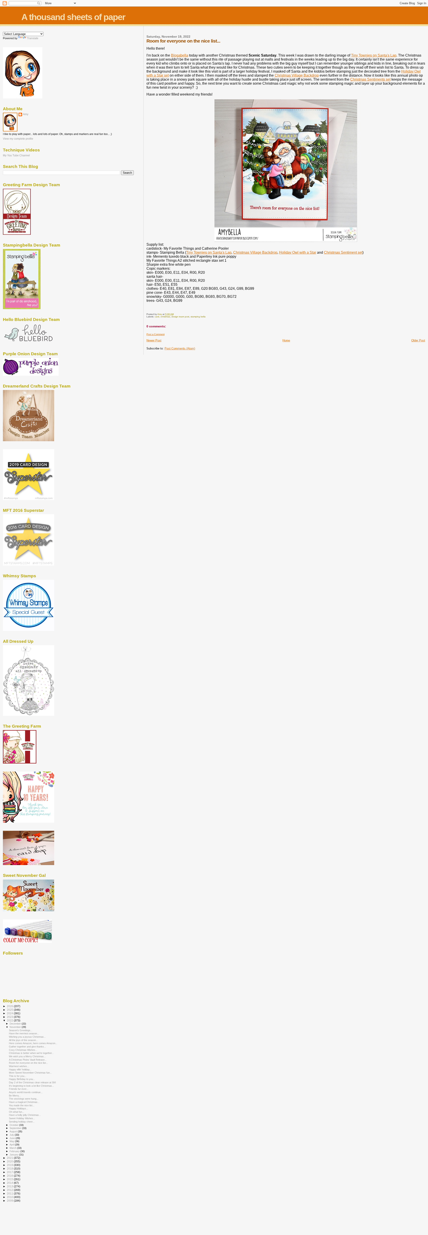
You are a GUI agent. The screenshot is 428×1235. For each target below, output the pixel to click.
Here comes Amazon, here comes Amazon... (33, 1043)
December (16, 1023)
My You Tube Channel (16, 155)
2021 (10, 1157)
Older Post (418, 340)
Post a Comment (155, 334)
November (16, 1027)
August (14, 1131)
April (12, 1144)
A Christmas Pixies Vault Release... (28, 1059)
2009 (10, 1200)
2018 (10, 1168)
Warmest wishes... (19, 1066)
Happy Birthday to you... (22, 1079)
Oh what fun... (16, 1111)
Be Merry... (15, 1095)
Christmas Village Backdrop (297, 75)
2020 (10, 1161)
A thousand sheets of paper (73, 17)
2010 (10, 1197)
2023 (10, 1016)
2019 (10, 1165)
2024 (10, 1013)
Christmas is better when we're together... (31, 1053)
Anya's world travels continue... (26, 1092)
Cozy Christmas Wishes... (23, 1050)
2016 (10, 1175)
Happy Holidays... (18, 1108)
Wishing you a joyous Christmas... (27, 1036)
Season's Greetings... (20, 1030)
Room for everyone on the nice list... (28, 1062)
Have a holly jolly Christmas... (25, 1115)
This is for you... (17, 1076)
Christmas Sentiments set (370, 79)
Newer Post (153, 340)
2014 (10, 1182)
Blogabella (179, 55)
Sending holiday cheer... (22, 1121)
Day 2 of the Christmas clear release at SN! (32, 1082)
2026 (10, 1006)
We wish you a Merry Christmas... (27, 1056)
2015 (10, 1179)
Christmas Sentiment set (343, 252)
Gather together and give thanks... (27, 1046)
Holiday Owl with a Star (297, 252)
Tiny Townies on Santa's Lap (373, 55)
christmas (165, 316)
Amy (25, 114)
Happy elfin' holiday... (20, 1069)
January (14, 1154)
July (12, 1134)
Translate (32, 38)
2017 (10, 1172)
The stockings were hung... (23, 1098)
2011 (10, 1193)
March (13, 1148)
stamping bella (198, 316)
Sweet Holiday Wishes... (22, 1118)
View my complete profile (18, 138)
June (13, 1138)
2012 (10, 1189)
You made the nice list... (21, 1105)
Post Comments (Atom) (180, 348)
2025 (10, 1009)
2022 (10, 1020)
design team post (180, 316)
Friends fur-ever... (18, 1089)
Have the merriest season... (24, 1033)
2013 (10, 1186)
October (14, 1125)
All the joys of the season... (23, 1040)
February (15, 1151)
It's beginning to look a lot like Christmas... (31, 1085)
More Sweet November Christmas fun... (30, 1072)
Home (286, 340)
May (12, 1141)
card (157, 316)
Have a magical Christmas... (24, 1102)
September (16, 1128)
